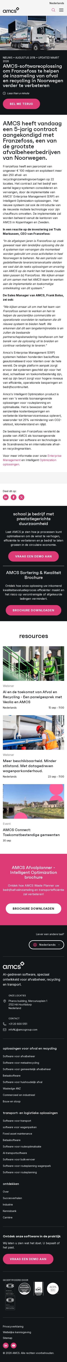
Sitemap (7, 1337)
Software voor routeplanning (20, 1172)
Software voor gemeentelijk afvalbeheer (27, 1069)
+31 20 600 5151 (18, 1023)
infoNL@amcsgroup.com (23, 1029)
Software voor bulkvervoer (19, 1159)
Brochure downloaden (33, 610)
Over (6, 1191)
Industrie (8, 1204)
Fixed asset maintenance (17, 1133)
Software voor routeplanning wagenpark (27, 1165)
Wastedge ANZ (12, 1088)
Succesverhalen (12, 1198)
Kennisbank (9, 1210)
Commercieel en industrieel (19, 1094)
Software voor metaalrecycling (21, 1062)
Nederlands (56, 3)
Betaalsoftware (12, 1075)
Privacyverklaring (13, 1326)
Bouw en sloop (12, 1101)
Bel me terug (21, 104)
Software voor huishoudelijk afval (22, 1082)
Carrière (8, 1217)
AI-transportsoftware (15, 1152)
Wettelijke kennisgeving (17, 1332)
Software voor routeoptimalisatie (22, 1146)
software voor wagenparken (20, 1127)
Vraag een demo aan (33, 556)
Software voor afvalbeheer (19, 1056)
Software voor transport (17, 1120)
